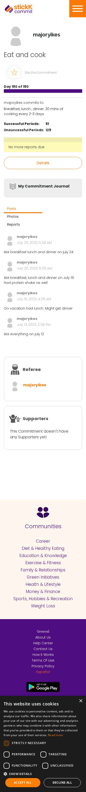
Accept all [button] (23, 782)
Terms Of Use (43, 660)
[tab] (23, 209)
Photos (13, 216)
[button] (43, 773)
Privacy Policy (43, 666)
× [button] (80, 701)
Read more (55, 735)
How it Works (43, 654)
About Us (43, 637)
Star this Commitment (41, 72)
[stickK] (26, 8)
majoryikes (34, 385)
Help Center (43, 643)
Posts (11, 208)
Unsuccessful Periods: (24, 130)
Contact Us (43, 648)
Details (43, 163)
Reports (13, 224)
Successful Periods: (21, 123)
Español (43, 671)
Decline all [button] (62, 782)
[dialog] (43, 744)
